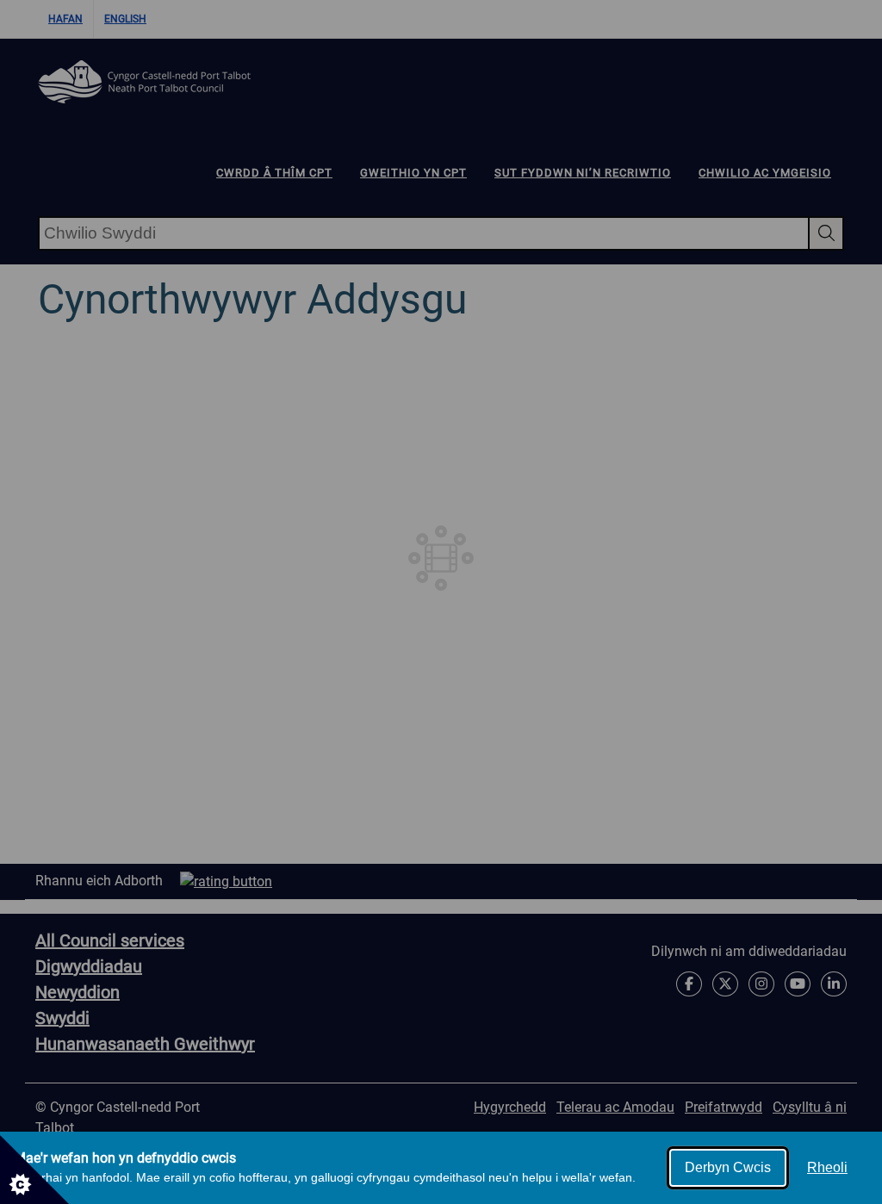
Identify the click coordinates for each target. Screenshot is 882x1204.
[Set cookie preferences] (34, 1169)
